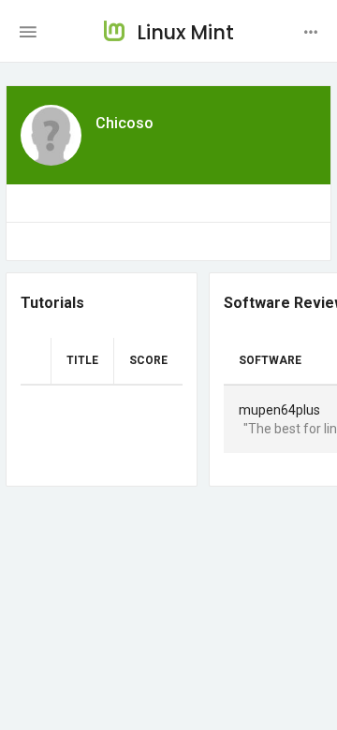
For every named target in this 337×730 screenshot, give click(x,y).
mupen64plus (279, 409)
